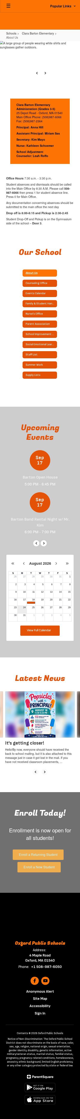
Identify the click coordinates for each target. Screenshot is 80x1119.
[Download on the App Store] (40, 1099)
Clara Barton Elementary (38, 33)
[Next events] (44, 543)
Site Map (40, 999)
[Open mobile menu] (8, 6)
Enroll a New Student (39, 867)
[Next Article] (44, 772)
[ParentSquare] (40, 1077)
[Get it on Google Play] (40, 1087)
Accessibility (40, 1006)
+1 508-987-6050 (46, 967)
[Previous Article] (35, 772)
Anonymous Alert (40, 991)
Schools (11, 33)
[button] (63, 6)
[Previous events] (36, 543)
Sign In (40, 1013)
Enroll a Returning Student (38, 854)
